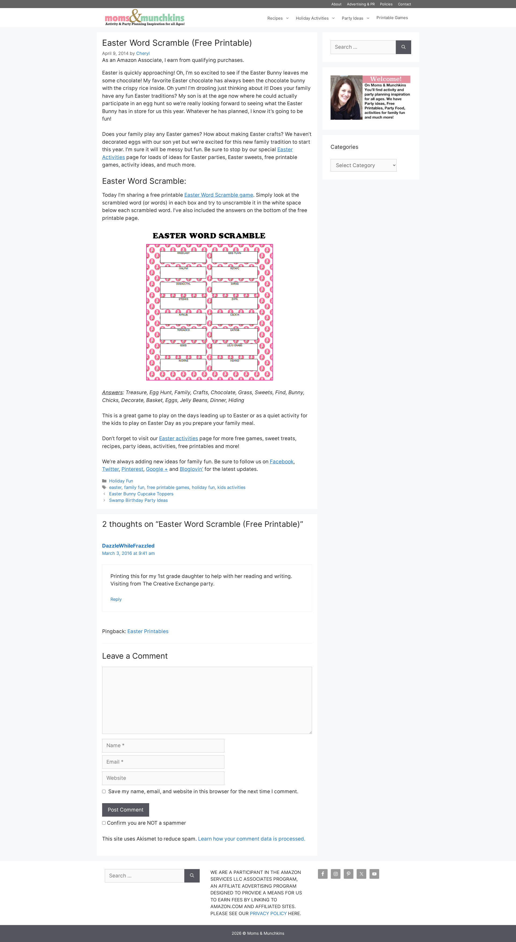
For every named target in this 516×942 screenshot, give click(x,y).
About (336, 4)
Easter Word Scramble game (218, 195)
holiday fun (203, 487)
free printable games (168, 487)
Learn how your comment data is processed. (251, 839)
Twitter (110, 469)
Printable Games (392, 17)
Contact (404, 4)
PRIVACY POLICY (268, 913)
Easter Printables (148, 631)
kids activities (231, 487)
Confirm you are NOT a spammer (146, 823)
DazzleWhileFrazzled (128, 546)
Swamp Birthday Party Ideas (138, 500)
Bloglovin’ (191, 469)
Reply (116, 599)
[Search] (403, 47)
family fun (134, 487)
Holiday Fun (121, 481)
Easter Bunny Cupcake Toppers (141, 493)
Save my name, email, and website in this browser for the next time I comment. (203, 791)
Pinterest (132, 469)
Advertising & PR (361, 4)
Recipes (275, 18)
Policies (386, 4)
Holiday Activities (312, 18)
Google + (157, 469)
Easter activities (178, 438)
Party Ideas (352, 18)
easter (115, 487)
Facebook (281, 461)
